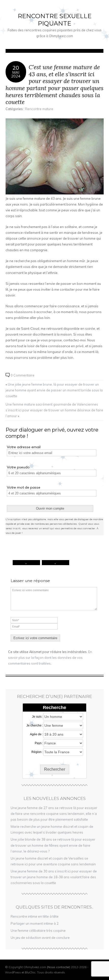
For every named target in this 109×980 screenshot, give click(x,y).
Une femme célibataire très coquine (38, 930)
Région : (37, 752)
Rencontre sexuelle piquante (55, 19)
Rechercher (54, 769)
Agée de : (36, 734)
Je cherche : (34, 725)
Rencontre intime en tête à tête (35, 916)
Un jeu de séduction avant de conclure (40, 938)
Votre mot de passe (23, 487)
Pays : (39, 743)
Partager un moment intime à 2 (35, 923)
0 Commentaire (22, 375)
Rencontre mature (39, 109)
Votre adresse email (24, 447)
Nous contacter (58, 967)
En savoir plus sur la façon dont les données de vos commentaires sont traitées (50, 657)
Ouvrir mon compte (50, 508)
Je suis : (37, 716)
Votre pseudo (18, 467)
